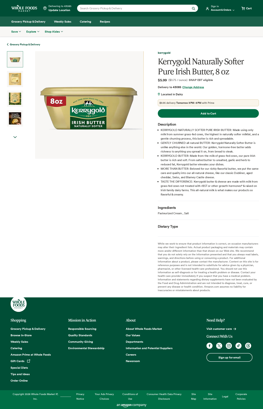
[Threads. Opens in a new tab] (248, 346)
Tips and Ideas (20, 374)
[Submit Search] (193, 8)
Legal (225, 396)
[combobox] (132, 8)
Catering (16, 348)
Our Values (133, 335)
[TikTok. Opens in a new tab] (238, 346)
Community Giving (80, 342)
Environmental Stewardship (86, 348)
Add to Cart (208, 113)
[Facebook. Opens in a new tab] (209, 346)
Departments (134, 342)
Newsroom (133, 361)
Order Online (19, 380)
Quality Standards (80, 335)
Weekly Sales (19, 342)
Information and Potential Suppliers (149, 348)
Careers (131, 355)
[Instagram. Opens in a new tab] (229, 346)
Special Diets (19, 368)
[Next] (80, 105)
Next (15, 137)
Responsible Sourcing (82, 329)
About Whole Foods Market (144, 329)
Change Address (193, 87)
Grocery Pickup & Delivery (28, 329)
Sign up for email (229, 357)
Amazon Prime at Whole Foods (31, 355)
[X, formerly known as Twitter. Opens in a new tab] (219, 346)
